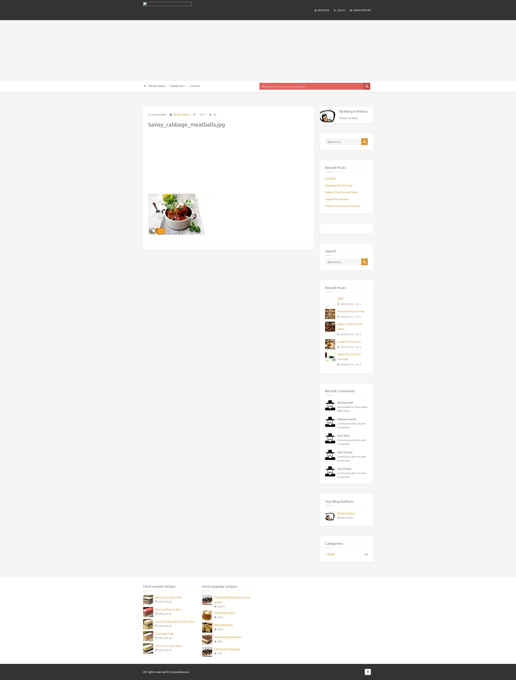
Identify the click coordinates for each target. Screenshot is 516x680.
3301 (340, 298)
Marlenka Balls (223, 625)
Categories (177, 85)
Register (323, 10)
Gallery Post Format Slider (341, 192)
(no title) (330, 178)
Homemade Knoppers (228, 637)
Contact (195, 85)
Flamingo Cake (164, 633)
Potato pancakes (224, 612)
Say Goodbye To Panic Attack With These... (352, 409)
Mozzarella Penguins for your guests (232, 600)
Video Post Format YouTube (342, 206)
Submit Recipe (362, 10)
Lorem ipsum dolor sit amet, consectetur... (351, 425)
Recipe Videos (181, 114)
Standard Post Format (339, 185)
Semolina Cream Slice (168, 597)
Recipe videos (156, 85)
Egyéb (331, 554)
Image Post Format (337, 199)
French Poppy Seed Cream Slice (175, 621)
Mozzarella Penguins (227, 649)
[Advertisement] (258, 50)
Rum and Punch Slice (168, 609)
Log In (341, 10)
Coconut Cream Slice (168, 645)
